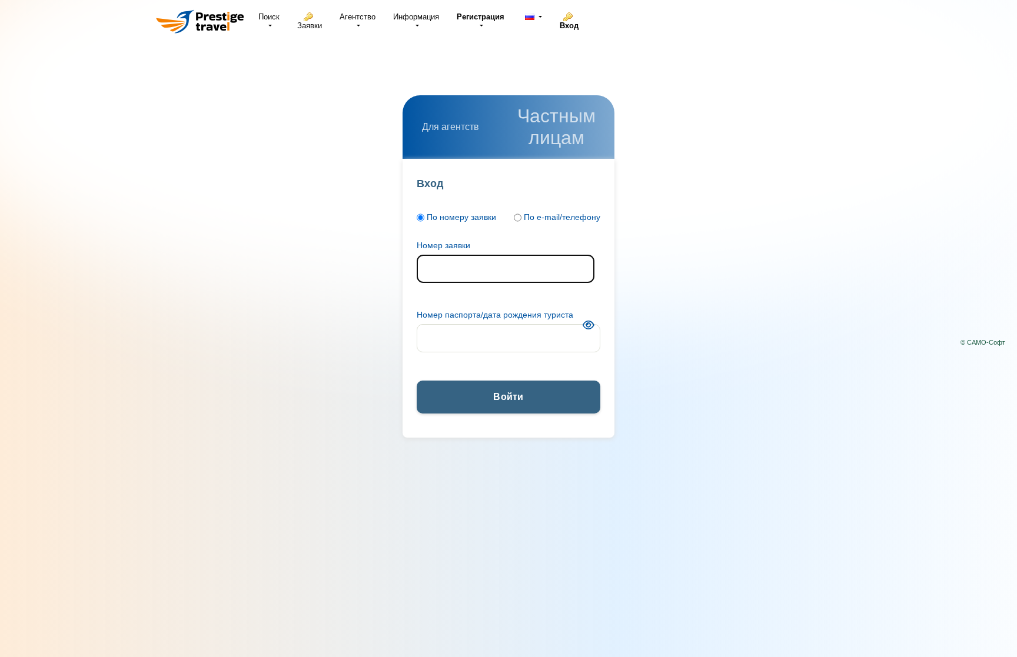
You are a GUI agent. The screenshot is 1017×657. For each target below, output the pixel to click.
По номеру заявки (461, 217)
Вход (569, 25)
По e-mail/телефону (562, 217)
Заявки (309, 25)
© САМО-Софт (982, 342)
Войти (508, 397)
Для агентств (450, 127)
